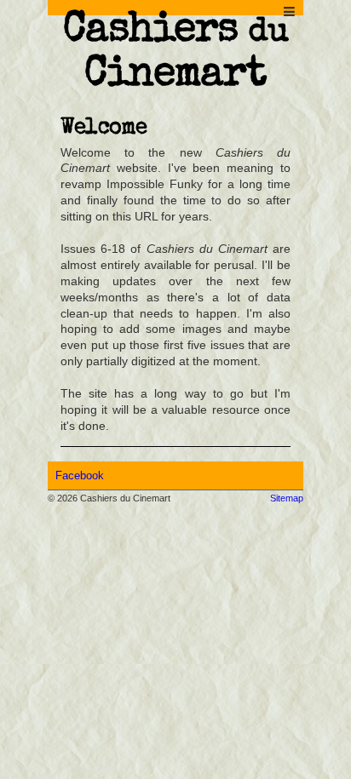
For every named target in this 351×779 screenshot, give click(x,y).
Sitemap (286, 498)
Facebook (79, 475)
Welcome (103, 128)
